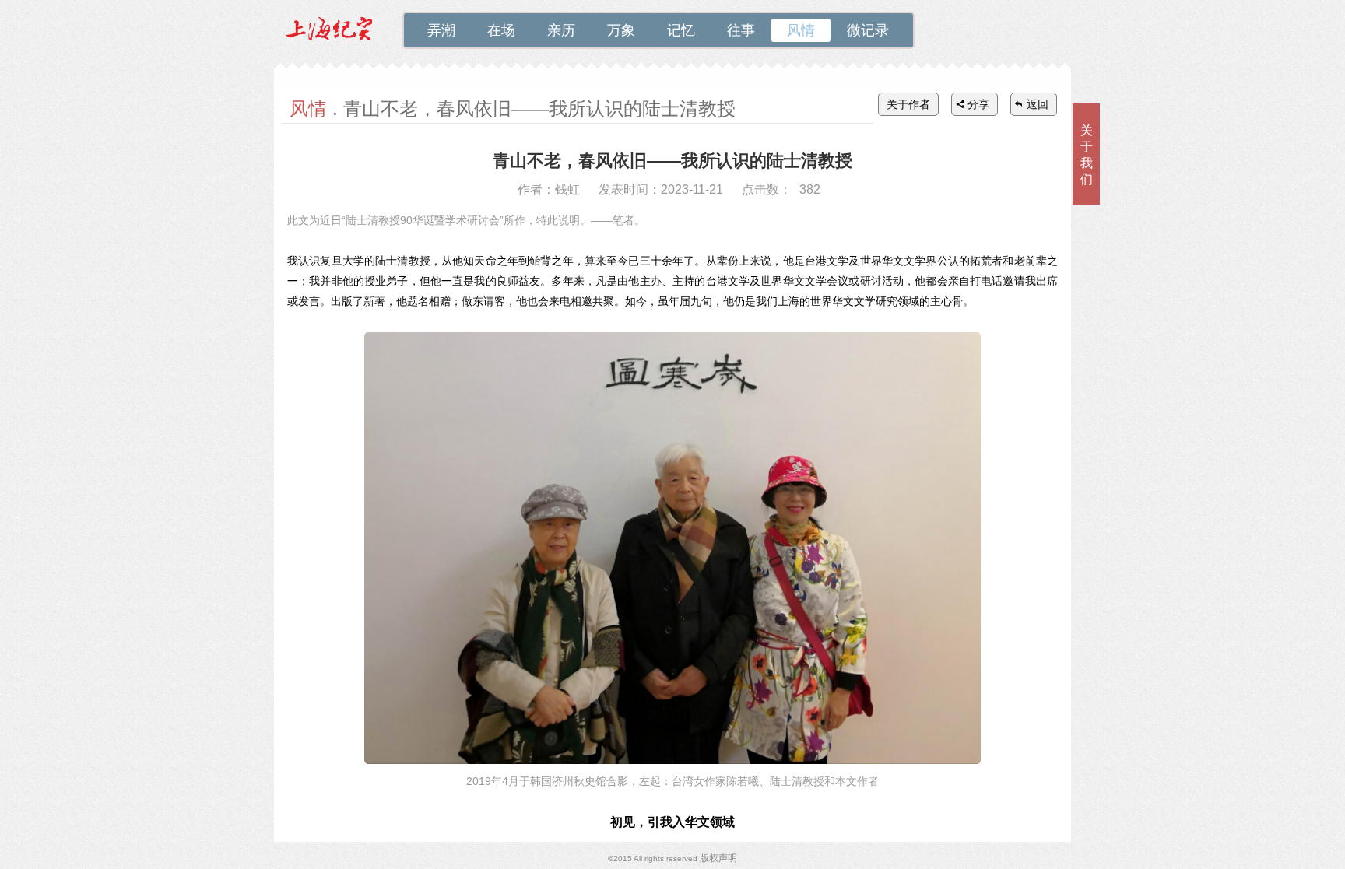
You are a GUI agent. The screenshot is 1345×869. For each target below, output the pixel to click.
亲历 (561, 30)
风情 (801, 30)
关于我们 (1086, 155)
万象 (621, 30)
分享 (978, 104)
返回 (1037, 104)
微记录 (868, 30)
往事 (741, 30)
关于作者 (908, 104)
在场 (501, 30)
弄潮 (441, 30)
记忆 (681, 30)
